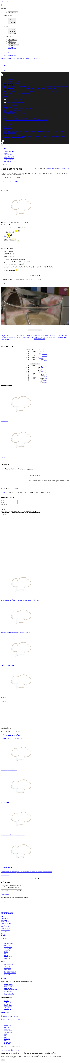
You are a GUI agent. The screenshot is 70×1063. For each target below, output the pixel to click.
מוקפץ (19, 86)
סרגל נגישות (7, 161)
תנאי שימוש (8, 923)
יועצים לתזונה (8, 1009)
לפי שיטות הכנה (8, 93)
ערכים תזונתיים (29, 108)
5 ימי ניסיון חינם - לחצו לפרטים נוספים (14, 113)
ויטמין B (44, 368)
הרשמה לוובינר (8, 159)
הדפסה (11, 181)
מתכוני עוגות (46, 86)
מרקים (40, 88)
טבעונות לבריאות (45, 136)
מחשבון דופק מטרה (21, 118)
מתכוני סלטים (63, 86)
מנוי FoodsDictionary (10, 55)
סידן (45, 374)
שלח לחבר (5, 181)
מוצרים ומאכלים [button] (18, 105)
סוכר (5, 234)
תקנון (2, 923)
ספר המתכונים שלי (51, 91)
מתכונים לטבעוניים (30, 86)
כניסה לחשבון (9, 79)
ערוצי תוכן (7, 129)
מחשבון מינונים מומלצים (28, 120)
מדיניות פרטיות (5, 925)
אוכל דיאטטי (14, 91)
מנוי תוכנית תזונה (5, 928)
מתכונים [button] (16, 83)
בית (68, 168)
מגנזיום (45, 378)
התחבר (7, 52)
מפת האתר (4, 920)
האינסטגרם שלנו (9, 151)
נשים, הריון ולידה (17, 131)
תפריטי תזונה (37, 108)
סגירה (2, 1059)
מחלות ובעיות (45, 131)
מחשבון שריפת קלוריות (33, 118)
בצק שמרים (7, 1042)
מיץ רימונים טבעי (9, 231)
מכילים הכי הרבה (9, 108)
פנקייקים (6, 1035)
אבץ (45, 380)
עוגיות (16, 86)
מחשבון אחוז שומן (17, 120)
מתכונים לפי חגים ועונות (20, 93)
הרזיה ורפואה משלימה (17, 138)
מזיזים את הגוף (8, 136)
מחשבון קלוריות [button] (17, 110)
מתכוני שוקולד (8, 957)
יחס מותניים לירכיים (9, 118)
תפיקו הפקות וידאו (6, 1050)
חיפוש (6, 148)
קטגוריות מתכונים (4, 938)
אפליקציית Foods (9, 96)
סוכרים (41, 358)
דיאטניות (6, 1001)
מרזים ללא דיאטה (18, 136)
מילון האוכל (7, 107)
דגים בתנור (7, 1044)
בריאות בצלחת (64, 136)
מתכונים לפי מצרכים (23, 91)
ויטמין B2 (44, 370)
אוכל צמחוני (39, 86)
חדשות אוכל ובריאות (10, 133)
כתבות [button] (10, 128)
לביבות (6, 1040)
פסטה (12, 86)
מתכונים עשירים (34, 91)
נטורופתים (7, 1004)
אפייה (23, 86)
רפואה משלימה (37, 131)
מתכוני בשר (53, 88)
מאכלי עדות (37, 93)
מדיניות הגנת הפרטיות (7, 1058)
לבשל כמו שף (36, 136)
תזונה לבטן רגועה (28, 136)
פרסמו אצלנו (4, 918)
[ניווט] (1, 73)
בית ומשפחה (57, 131)
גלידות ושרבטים (51, 168)
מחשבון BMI (8, 120)
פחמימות (44, 356)
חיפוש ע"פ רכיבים (19, 108)
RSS (2, 933)
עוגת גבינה (7, 1029)
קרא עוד (4, 492)
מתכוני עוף (7, 86)
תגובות (17, 181)
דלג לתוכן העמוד (5, 1)
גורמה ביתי (7, 138)
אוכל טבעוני (7, 950)
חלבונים (44, 354)
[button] (9, 83)
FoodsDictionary (5, 894)
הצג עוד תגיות (5, 339)
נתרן (45, 360)
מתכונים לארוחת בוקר (10, 1032)
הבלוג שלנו (4, 931)
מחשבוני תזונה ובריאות (10, 116)
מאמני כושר (7, 1007)
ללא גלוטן (7, 958)
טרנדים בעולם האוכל (10, 88)
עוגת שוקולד (7, 1025)
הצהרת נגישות (12, 48)
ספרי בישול (30, 93)
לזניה (5, 1034)
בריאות (52, 131)
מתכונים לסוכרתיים (21, 88)
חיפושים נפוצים (4, 1022)
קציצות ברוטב (8, 154)
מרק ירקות (7, 1027)
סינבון (5, 153)
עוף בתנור (7, 1039)
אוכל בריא (7, 91)
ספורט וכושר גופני (28, 131)
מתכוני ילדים (45, 88)
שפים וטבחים (8, 1006)
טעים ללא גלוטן (55, 136)
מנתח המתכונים (61, 91)
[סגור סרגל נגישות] (1, 5)
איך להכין (64, 131)
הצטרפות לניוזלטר (9, 156)
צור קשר (10, 47)
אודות (2, 917)
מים (5, 236)
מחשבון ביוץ (7, 126)
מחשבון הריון (7, 124)
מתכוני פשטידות (54, 86)
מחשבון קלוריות (44, 118)
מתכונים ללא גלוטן (33, 88)
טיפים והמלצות (8, 131)
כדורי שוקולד (8, 1030)
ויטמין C (44, 372)
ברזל (45, 376)
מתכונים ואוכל (61, 168)
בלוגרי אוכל (7, 1002)
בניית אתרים (15, 1050)
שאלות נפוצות (4, 921)
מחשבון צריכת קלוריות (42, 120)
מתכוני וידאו (42, 91)
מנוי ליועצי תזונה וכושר (7, 914)
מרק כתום (7, 1037)
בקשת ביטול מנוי (5, 930)
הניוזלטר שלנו (5, 882)
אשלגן (45, 382)
